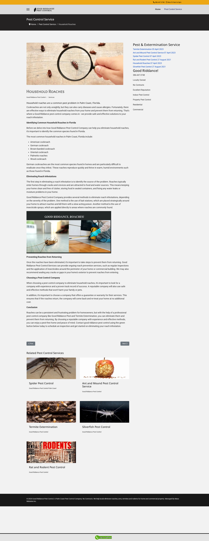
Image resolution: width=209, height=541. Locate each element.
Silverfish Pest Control (96, 427)
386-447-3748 (159, 2)
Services (51, 97)
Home (158, 9)
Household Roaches (147, 63)
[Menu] (28, 9)
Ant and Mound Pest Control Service (100, 384)
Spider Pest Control (41, 383)
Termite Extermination (43, 427)
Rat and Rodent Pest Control (47, 467)
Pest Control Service (173, 9)
